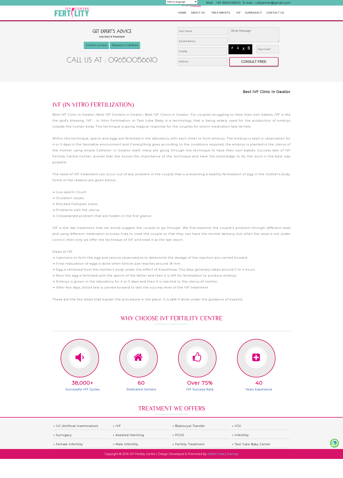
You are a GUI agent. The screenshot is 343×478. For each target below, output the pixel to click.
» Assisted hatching (128, 435)
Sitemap (232, 454)
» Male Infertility (125, 444)
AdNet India (215, 454)
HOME (182, 12)
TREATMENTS (220, 12)
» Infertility (240, 435)
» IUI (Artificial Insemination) (75, 426)
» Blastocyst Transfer (188, 426)
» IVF (117, 426)
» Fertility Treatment (188, 444)
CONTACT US (275, 12)
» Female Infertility (68, 444)
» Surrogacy (62, 435)
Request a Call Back (125, 45)
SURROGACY (253, 12)
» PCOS (178, 435)
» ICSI (236, 426)
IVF (238, 12)
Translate (195, 6)
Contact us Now (96, 45)
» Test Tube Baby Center (251, 444)
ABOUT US (198, 12)
